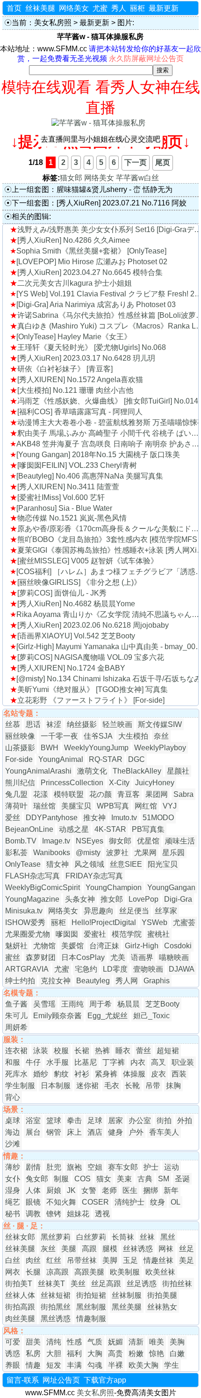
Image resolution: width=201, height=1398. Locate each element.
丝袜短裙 (56, 1295)
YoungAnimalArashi (38, 771)
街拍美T (18, 1284)
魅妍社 (16, 946)
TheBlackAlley (137, 771)
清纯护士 (129, 1202)
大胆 (53, 1353)
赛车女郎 (123, 1167)
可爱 (12, 1342)
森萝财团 (41, 957)
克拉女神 (56, 981)
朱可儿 (16, 1016)
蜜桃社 (158, 934)
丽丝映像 (20, 736)
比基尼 (85, 1062)
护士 (151, 1167)
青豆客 (128, 794)
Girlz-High (141, 946)
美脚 (109, 1260)
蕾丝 (143, 1051)
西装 (179, 1074)
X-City (119, 783)
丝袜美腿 (40, 8)
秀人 (118, 8)
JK (71, 1190)
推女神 (94, 818)
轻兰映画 (117, 724)
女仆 (12, 1179)
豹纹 (61, 1074)
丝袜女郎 (20, 1237)
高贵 (115, 1353)
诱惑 (12, 1353)
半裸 (115, 1365)
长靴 (132, 1086)
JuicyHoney (154, 783)
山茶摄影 (20, 748)
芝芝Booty (162, 1004)
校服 (61, 1051)
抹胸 (173, 1086)
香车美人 (164, 1132)
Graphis (157, 981)
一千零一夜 (59, 736)
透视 (102, 1214)
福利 (74, 1353)
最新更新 (164, 8)
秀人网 (126, 981)
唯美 (156, 1342)
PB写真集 (148, 829)
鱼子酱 (16, 1004)
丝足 (186, 1249)
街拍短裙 (91, 1295)
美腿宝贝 (76, 806)
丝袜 (147, 1237)
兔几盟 (16, 794)
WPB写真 (113, 806)
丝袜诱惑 (138, 1249)
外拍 (184, 1120)
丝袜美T (51, 1284)
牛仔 (33, 1062)
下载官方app (105, 1380)
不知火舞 (61, 1202)
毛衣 (111, 1086)
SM (163, 1179)
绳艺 (12, 1202)
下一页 (135, 162)
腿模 (109, 1249)
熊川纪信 (20, 783)
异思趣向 (99, 911)
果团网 (156, 794)
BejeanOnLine (29, 829)
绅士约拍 (20, 981)
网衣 (12, 1272)
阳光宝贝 (163, 864)
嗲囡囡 (67, 934)
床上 (74, 1132)
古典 (144, 1179)
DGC (136, 759)
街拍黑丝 (56, 1307)
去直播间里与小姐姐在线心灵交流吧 (100, 139)
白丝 (12, 1260)
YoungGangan (171, 887)
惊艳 (156, 1353)
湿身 (12, 1190)
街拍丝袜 (177, 1284)
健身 (115, 1132)
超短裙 (168, 1051)
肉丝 (33, 1260)
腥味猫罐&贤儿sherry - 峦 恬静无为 (114, 189)
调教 (33, 1214)
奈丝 (161, 736)
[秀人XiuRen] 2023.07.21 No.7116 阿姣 (122, 203)
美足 (186, 1260)
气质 (94, 1342)
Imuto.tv (124, 818)
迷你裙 (87, 1086)
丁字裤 (113, 1062)
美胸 (177, 1342)
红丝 (53, 1260)
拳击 (74, 1120)
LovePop (143, 899)
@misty (88, 853)
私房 (33, 1353)
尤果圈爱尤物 (27, 934)
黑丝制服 (91, 1307)
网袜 (165, 1249)
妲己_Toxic (151, 1016)
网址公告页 (61, 1380)
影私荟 (16, 853)
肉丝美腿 (20, 1319)
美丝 (78, 1284)
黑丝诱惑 (56, 1319)
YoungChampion (114, 887)
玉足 (130, 1260)
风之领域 (89, 864)
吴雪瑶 (44, 1004)
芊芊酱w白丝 (137, 178)
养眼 (12, 1365)
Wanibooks (51, 853)
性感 (74, 1342)
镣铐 (53, 1214)
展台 (33, 1132)
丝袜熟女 (162, 1307)
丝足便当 (134, 911)
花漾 (40, 794)
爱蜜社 (95, 934)
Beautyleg (93, 981)
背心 (12, 1097)
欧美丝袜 (160, 1272)
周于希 (100, 1004)
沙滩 (12, 1144)
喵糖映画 (174, 957)
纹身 (157, 1202)
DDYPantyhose (52, 818)
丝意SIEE (126, 864)
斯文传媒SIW (160, 724)
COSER (95, 1202)
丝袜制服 (127, 1295)
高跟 (89, 1249)
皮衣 (158, 1074)
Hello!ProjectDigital (104, 922)
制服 (61, 1179)
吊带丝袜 (82, 1260)
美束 (124, 1179)
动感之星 (74, 829)
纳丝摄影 (82, 724)
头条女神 (80, 899)
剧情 (33, 1167)
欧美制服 (125, 1272)
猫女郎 (71, 178)
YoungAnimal (60, 759)
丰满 (74, 1365)
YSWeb (154, 922)
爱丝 (12, 818)
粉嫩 (136, 1353)
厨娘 (53, 1190)
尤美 (117, 957)
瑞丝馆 (44, 806)
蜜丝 (12, 957)
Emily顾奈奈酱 (57, 1016)
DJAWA (181, 969)
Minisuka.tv (24, 911)
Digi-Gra (178, 899)
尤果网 (145, 853)
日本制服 (56, 1086)
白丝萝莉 (91, 1237)
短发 (53, 1365)
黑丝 (167, 1237)
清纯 (53, 1342)
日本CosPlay (83, 957)
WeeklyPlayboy (160, 748)
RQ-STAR (105, 759)
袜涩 (53, 724)
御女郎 (120, 841)
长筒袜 (123, 1237)
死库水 (16, 1074)
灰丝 (48, 1249)
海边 (12, 1132)
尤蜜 (100, 8)
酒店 (94, 1132)
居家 (115, 1120)
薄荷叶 (16, 806)
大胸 (94, 1353)
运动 (171, 1167)
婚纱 (40, 1074)
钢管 (53, 1132)
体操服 (134, 1074)
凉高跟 (57, 1272)
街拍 (164, 1120)
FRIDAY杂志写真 (94, 876)
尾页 (162, 162)
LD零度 (115, 969)
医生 (129, 1190)
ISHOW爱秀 (25, 922)
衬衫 (81, 1074)
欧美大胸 (143, 1365)
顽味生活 (180, 841)
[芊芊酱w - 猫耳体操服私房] (98, 123)
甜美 (33, 1342)
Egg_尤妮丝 (107, 1016)
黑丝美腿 (127, 1307)
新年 (171, 1190)
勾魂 (94, 1365)
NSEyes (89, 841)
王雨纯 (72, 1004)
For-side (19, 759)
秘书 (12, 1214)
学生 (171, 1365)
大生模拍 (133, 736)
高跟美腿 (89, 1272)
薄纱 (12, 1167)
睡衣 (122, 1051)
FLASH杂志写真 (32, 876)
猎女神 (57, 864)
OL (175, 1202)
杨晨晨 (128, 1004)
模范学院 (127, 934)
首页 (14, 8)
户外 (136, 1132)
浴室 (33, 1120)
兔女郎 (37, 1179)
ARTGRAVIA (27, 969)
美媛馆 (72, 946)
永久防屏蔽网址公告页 (146, 58)
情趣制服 (91, 1319)
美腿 (68, 1249)
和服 (12, 1062)
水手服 (57, 1062)
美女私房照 (53, 23)
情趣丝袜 (158, 1260)
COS (82, 1179)
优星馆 (148, 841)
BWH (49, 748)
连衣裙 (16, 1051)
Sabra (183, 794)
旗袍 (74, 1167)
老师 (109, 1190)
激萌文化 (92, 771)
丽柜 (137, 8)
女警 (88, 1190)
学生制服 (20, 1086)
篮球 (53, 1120)
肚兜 (53, 1167)
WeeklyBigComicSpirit (42, 887)
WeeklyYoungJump (96, 748)
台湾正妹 (104, 946)
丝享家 (166, 911)
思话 (33, 724)
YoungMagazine (32, 899)
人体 (33, 1190)
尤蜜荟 (184, 922)
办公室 (140, 1120)
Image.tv (56, 841)
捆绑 (150, 1190)
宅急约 (86, 969)
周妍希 (16, 1027)
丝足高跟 (106, 1284)
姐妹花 (78, 1214)
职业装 (183, 1062)
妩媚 (115, 1342)
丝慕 (12, 724)
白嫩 (177, 1353)
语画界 (142, 957)
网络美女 (74, 8)
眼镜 (33, 1202)
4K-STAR (110, 829)
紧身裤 (106, 1074)
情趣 (33, 1365)
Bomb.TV (20, 841)
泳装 (40, 1051)
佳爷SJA (98, 736)
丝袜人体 (20, 1295)
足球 (94, 1120)
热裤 (102, 1051)
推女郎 (111, 899)
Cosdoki (178, 946)
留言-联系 (23, 1380)
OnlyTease (23, 864)
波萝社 (117, 853)
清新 (136, 1342)
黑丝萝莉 (56, 1237)
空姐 (94, 1167)
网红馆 (146, 806)
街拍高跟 (20, 1307)
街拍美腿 (162, 1295)
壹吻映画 (148, 969)
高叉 (158, 1062)
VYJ (170, 806)
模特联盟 (69, 794)
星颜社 (178, 771)
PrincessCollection (72, 783)
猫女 (103, 1179)
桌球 (12, 1120)
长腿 (33, 1272)
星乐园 (173, 853)
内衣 (137, 1062)
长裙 (81, 1051)
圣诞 (182, 1179)
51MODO (158, 818)
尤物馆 (44, 946)
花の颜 (100, 794)
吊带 (152, 1086)
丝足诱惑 (142, 1284)
